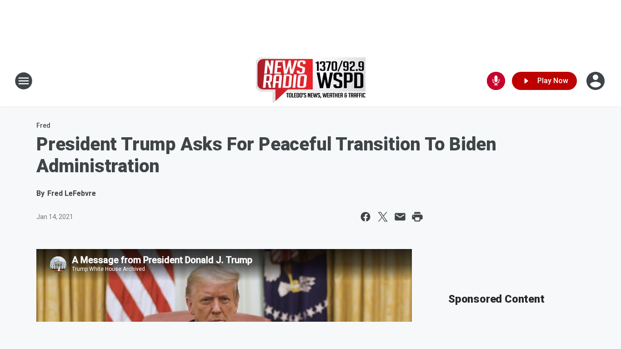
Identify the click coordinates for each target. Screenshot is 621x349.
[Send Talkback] (496, 81)
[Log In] (596, 81)
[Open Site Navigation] (24, 81)
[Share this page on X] (382, 216)
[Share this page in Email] (400, 216)
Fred (43, 125)
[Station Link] (311, 81)
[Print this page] (417, 216)
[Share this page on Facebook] (365, 216)
